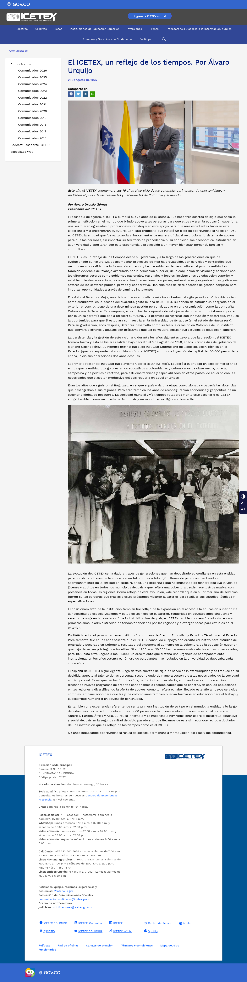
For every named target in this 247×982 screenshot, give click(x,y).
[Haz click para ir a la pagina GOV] (50, 972)
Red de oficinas (68, 945)
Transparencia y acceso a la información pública (199, 28)
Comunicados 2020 (32, 111)
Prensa (154, 28)
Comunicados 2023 (32, 91)
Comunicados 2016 (32, 138)
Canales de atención (99, 945)
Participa (145, 39)
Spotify (153, 931)
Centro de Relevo (159, 923)
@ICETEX (49, 931)
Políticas (44, 945)
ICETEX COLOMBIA (55, 923)
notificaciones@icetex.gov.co (72, 907)
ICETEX (118, 923)
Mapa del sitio (169, 945)
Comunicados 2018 (32, 124)
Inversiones (134, 28)
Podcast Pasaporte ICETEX (30, 145)
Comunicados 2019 (32, 118)
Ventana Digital (64, 890)
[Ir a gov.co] (18, 4)
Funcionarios (47, 949)
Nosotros (21, 28)
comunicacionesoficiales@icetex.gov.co (65, 899)
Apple (186, 923)
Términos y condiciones (137, 945)
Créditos (41, 28)
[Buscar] (163, 39)
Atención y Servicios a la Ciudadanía (107, 39)
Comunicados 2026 (32, 70)
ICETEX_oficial (122, 931)
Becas (58, 28)
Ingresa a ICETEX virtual (150, 16)
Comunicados (20, 64)
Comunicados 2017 (32, 131)
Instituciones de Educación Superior (94, 28)
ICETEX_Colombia (90, 923)
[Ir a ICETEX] (31, 17)
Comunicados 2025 (32, 77)
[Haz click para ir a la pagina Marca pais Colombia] (31, 972)
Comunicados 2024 (32, 84)
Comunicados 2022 (32, 97)
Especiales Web (21, 151)
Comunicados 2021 (32, 104)
